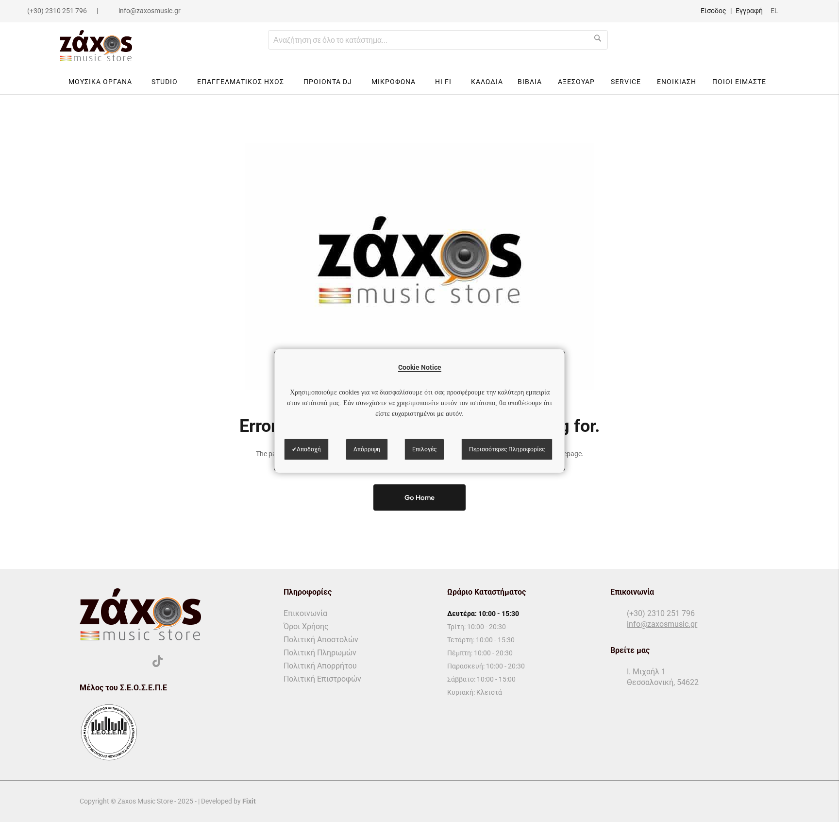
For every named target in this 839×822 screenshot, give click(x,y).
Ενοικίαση (676, 82)
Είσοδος (713, 11)
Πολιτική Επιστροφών (322, 679)
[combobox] (438, 40)
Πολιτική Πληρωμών (320, 652)
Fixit (249, 801)
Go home (419, 497)
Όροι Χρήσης (306, 626)
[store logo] (96, 45)
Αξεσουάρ (576, 82)
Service (626, 82)
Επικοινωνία (305, 613)
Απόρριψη (366, 449)
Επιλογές (424, 449)
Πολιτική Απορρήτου (320, 665)
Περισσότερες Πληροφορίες (507, 449)
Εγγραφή (749, 11)
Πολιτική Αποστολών (321, 639)
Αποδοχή (309, 449)
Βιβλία (530, 82)
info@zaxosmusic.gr (149, 11)
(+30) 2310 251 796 (57, 11)
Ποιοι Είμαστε (739, 82)
